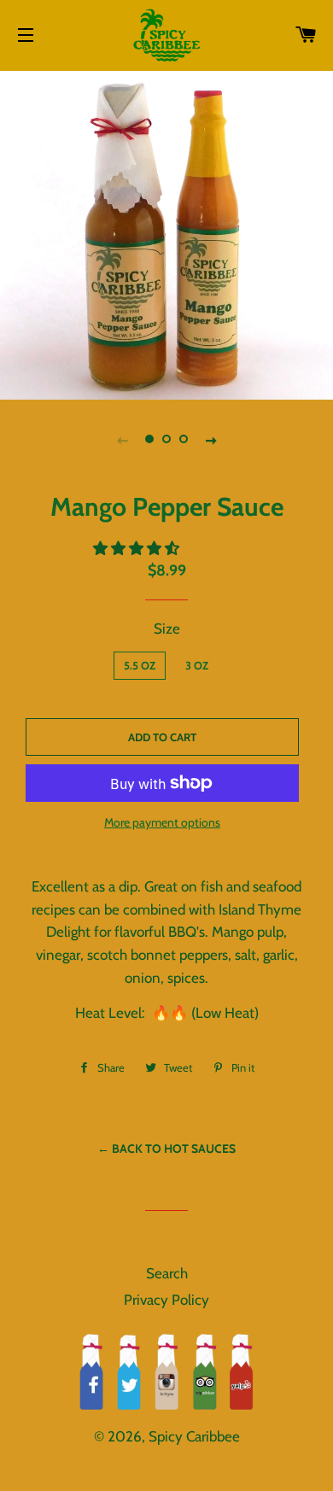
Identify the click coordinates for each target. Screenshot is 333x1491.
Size (167, 628)
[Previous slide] (122, 440)
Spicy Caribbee (194, 1436)
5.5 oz (139, 665)
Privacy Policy (166, 1299)
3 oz (196, 665)
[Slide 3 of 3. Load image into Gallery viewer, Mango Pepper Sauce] (183, 439)
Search (167, 1273)
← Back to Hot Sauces (166, 1148)
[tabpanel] (166, 233)
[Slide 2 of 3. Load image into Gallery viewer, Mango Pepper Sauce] (166, 439)
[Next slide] (211, 440)
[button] (138, 548)
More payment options (162, 822)
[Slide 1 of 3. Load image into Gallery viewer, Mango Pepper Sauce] (149, 439)
